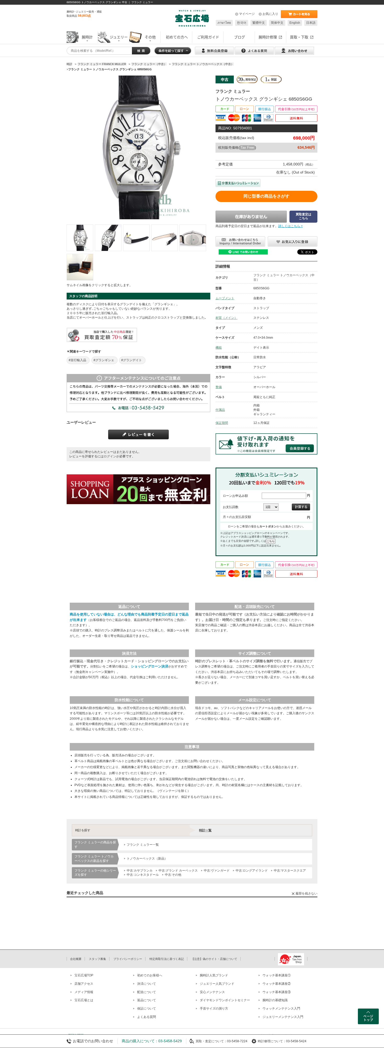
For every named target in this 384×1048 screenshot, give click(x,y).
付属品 (220, 410)
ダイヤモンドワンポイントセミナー (225, 1000)
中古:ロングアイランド (252, 870)
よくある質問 (146, 1017)
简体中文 (277, 23)
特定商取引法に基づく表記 (166, 958)
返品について (146, 1000)
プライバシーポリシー (127, 958)
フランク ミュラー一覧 (143, 845)
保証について (146, 1008)
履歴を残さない (306, 893)
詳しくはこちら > (290, 226)
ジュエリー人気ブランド (217, 984)
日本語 (311, 23)
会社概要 (76, 958)
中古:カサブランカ (140, 870)
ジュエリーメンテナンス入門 (283, 1017)
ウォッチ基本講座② (277, 984)
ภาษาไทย (224, 23)
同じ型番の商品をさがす (266, 196)
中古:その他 (173, 875)
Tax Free (247, 147)
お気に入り (270, 14)
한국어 (241, 23)
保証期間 (222, 423)
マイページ (247, 14)
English (294, 23)
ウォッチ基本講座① (277, 975)
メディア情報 (83, 992)
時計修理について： (272, 1041)
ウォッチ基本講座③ (277, 992)
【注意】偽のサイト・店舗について (214, 958)
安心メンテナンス (212, 992)
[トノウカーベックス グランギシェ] (80, 238)
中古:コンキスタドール (143, 875)
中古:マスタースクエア (290, 870)
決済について (146, 984)
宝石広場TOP (83, 975)
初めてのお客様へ (149, 975)
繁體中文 (258, 23)
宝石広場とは (83, 1000)
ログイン (110, 456)
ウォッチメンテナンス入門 (281, 1008)
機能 (219, 347)
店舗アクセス (83, 984)
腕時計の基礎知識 (275, 1000)
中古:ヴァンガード (217, 870)
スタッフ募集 (97, 958)
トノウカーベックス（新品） (147, 858)
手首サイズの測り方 (214, 1008)
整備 (219, 387)
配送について (146, 992)
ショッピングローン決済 (149, 666)
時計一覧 (205, 830)
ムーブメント (225, 298)
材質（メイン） (226, 318)
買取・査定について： (211, 1041)
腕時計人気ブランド (214, 975)
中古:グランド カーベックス (178, 870)
